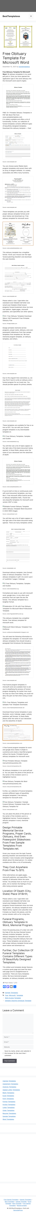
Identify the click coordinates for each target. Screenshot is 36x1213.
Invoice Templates (9, 1104)
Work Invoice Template (13, 998)
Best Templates (9, 1201)
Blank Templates (8, 1093)
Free (6, 995)
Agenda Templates (9, 1081)
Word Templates (8, 1119)
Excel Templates (8, 1096)
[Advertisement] (18, 1159)
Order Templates (8, 1110)
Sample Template (21, 1201)
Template (19, 995)
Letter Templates (9, 1107)
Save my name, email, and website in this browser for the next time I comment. (18, 1053)
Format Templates (9, 1101)
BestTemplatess (11, 16)
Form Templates (8, 1099)
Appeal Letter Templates (11, 1090)
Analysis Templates (9, 1087)
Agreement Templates (10, 1084)
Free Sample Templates (11, 1199)
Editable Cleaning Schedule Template (18, 1001)
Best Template (16, 1203)
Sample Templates (11, 993)
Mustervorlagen (22, 1205)
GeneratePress (18, 1210)
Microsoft (12, 995)
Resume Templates (9, 1113)
